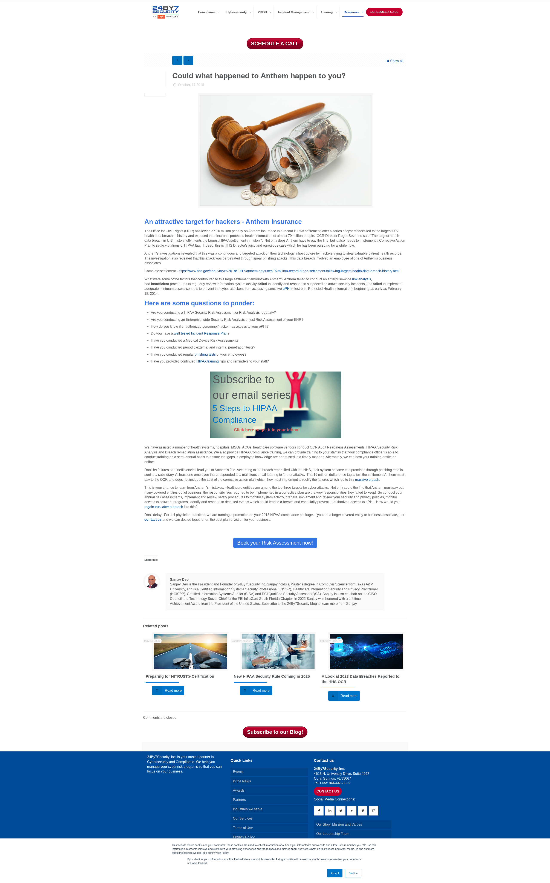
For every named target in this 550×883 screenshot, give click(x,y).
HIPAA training (207, 361)
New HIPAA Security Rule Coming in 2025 (272, 676)
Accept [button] (335, 873)
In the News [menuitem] (242, 781)
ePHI (286, 288)
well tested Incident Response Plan (201, 333)
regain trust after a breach (163, 507)
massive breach (367, 479)
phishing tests (205, 354)
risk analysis (361, 279)
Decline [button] (353, 873)
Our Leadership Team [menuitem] (332, 833)
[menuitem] (208, 12)
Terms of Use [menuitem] (243, 828)
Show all (396, 61)
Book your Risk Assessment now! (275, 543)
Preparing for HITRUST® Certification (180, 676)
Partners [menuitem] (239, 800)
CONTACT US (327, 791)
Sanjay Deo (179, 579)
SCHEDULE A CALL (384, 12)
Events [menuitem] (238, 772)
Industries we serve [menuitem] (247, 809)
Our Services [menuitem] (243, 818)
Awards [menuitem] (238, 790)
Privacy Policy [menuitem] (244, 837)
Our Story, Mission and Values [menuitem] (339, 824)
